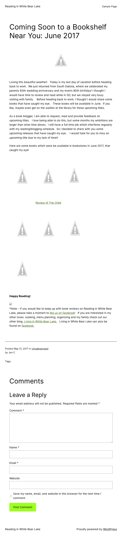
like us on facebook (62, 313)
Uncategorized (40, 348)
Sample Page (109, 6)
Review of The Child (48, 202)
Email (13, 463)
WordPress (110, 529)
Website (14, 478)
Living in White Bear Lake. (40, 321)
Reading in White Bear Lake (22, 6)
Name (14, 447)
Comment (16, 410)
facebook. (28, 325)
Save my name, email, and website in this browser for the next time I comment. (57, 496)
